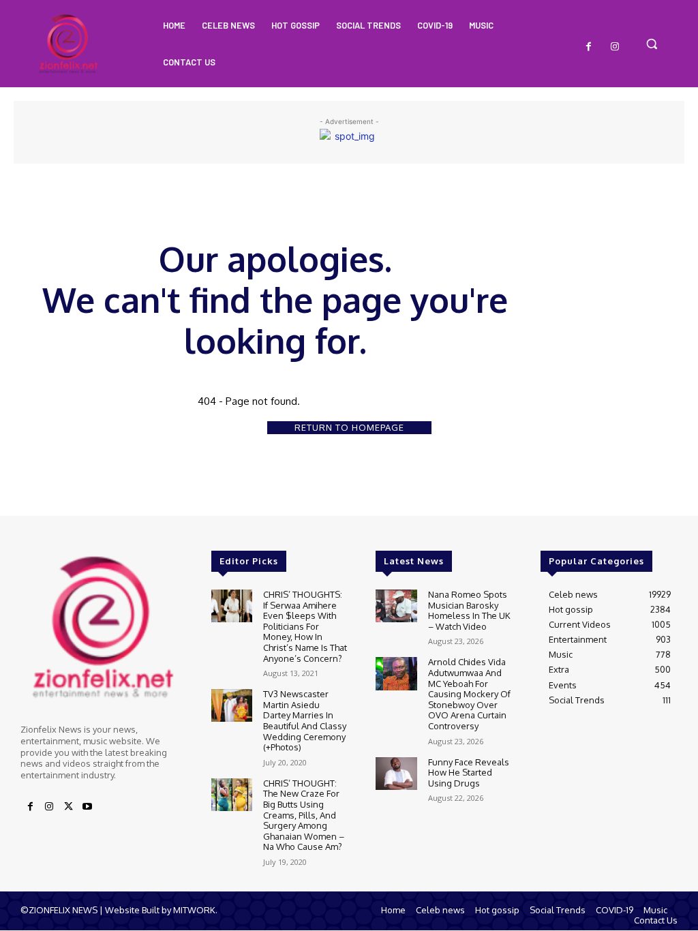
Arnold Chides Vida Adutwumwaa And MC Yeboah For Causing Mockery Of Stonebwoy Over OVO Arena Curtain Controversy (469, 693)
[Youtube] (87, 806)
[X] (68, 806)
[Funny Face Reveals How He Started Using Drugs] (396, 773)
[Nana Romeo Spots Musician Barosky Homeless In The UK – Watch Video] (396, 606)
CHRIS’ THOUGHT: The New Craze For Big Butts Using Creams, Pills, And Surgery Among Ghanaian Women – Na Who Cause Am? (303, 815)
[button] (651, 43)
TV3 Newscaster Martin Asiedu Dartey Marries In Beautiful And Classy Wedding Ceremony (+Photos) (304, 720)
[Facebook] (588, 47)
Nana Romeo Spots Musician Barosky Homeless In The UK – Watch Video (469, 610)
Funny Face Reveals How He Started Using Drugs (468, 773)
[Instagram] (614, 47)
